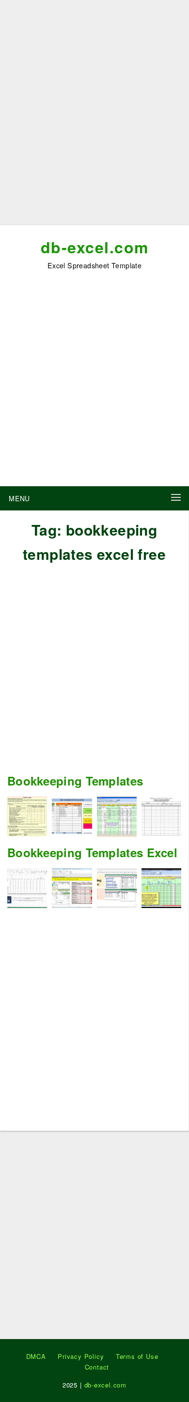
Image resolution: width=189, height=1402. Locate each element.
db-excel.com (95, 247)
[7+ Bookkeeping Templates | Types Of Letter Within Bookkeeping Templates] (117, 815)
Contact (97, 1366)
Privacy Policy (81, 1356)
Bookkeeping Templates (75, 780)
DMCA (36, 1356)
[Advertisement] (94, 116)
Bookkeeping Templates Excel (92, 852)
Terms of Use (137, 1356)
